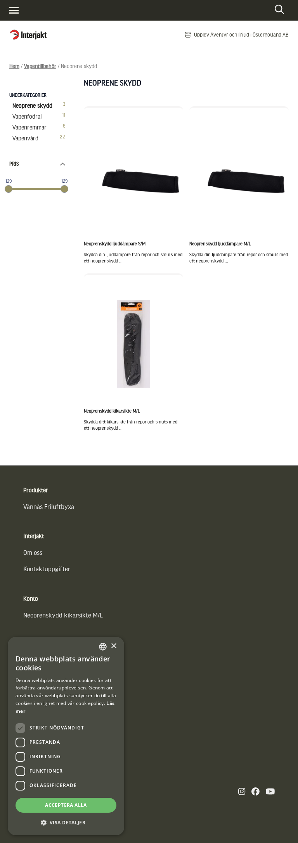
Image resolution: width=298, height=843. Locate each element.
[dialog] (66, 736)
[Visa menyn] (14, 10)
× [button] (113, 646)
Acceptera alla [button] (66, 805)
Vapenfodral (27, 116)
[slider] (8, 189)
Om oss (32, 552)
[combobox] (103, 647)
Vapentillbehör (40, 66)
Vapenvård (25, 138)
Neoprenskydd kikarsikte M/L (63, 615)
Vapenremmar (29, 127)
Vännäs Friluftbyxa (48, 506)
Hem (14, 66)
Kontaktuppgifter (46, 568)
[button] (66, 822)
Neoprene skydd (32, 105)
